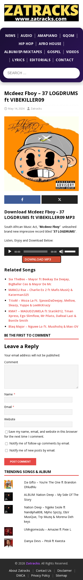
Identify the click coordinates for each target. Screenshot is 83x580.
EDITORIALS (40, 60)
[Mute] (61, 251)
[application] (41, 251)
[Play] (10, 251)
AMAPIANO (47, 35)
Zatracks (36, 108)
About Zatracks (19, 570)
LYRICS (18, 60)
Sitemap (61, 575)
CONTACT (65, 60)
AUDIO (26, 35)
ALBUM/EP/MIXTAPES (23, 51)
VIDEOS (72, 51)
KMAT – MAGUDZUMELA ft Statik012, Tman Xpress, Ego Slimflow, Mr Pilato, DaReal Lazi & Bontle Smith (42, 316)
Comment (11, 362)
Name (9, 394)
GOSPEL (54, 51)
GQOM (68, 35)
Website (9, 419)
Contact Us (43, 570)
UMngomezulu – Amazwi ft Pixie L (47, 529)
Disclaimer (64, 570)
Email (8, 407)
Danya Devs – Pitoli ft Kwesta (44, 541)
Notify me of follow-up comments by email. (39, 443)
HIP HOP (26, 43)
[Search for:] (29, 73)
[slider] (71, 251)
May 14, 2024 (16, 108)
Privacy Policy (40, 575)
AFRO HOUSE (50, 43)
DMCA (20, 575)
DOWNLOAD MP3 (38, 259)
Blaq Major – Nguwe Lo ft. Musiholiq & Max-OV (43, 326)
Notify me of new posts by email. (32, 450)
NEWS (10, 35)
